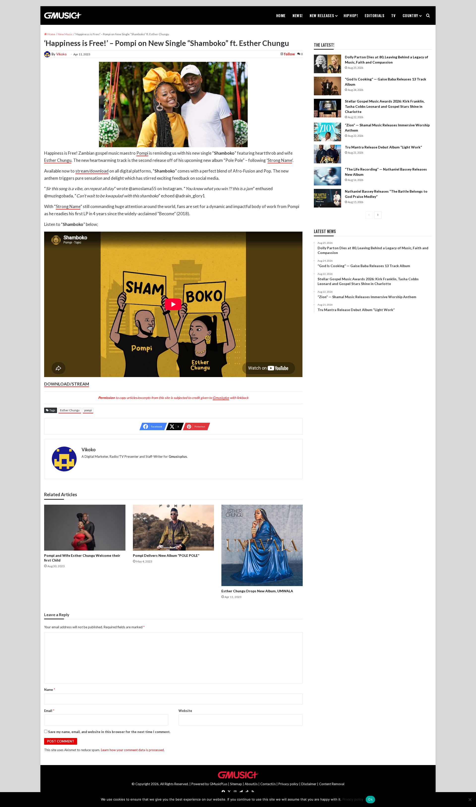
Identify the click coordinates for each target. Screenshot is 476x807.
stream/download (92, 171)
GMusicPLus (219, 784)
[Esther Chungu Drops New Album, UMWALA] (261, 545)
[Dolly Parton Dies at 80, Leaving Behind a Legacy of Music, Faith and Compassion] (327, 64)
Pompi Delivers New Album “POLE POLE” (166, 555)
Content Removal (331, 784)
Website (185, 711)
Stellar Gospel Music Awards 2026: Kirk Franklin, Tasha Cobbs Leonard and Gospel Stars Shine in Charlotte (384, 106)
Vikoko (61, 54)
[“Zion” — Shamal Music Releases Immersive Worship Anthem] (327, 132)
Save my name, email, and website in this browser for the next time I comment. (109, 732)
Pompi (142, 153)
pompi (88, 410)
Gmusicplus (221, 398)
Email (49, 711)
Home (281, 15)
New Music (65, 34)
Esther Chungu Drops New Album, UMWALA (257, 591)
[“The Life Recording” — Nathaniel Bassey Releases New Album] (327, 176)
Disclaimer (308, 784)
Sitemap (236, 784)
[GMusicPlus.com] (62, 15)
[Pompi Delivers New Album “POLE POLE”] (173, 528)
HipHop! (351, 15)
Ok (370, 799)
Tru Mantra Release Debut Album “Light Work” (383, 147)
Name (49, 690)
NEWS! (298, 15)
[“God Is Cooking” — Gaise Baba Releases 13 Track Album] (327, 86)
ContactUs (268, 784)
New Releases (322, 15)
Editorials (374, 15)
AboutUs (251, 784)
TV (393, 15)
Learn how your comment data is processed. (133, 750)
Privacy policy (288, 784)
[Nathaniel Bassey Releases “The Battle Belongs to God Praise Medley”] (327, 198)
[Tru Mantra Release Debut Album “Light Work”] (327, 154)
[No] (469, 799)
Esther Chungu (57, 160)
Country (410, 15)
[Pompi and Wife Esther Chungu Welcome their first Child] (84, 528)
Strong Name (280, 160)
